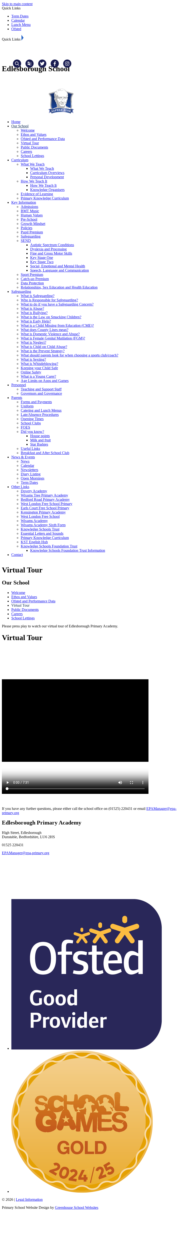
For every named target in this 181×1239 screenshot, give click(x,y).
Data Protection (32, 283)
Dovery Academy (34, 491)
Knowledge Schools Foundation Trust (49, 546)
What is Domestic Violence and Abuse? (50, 334)
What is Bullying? (34, 313)
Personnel (18, 385)
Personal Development (47, 177)
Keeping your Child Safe (39, 368)
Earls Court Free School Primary (45, 508)
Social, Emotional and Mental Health (57, 266)
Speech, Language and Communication (59, 270)
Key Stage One (41, 258)
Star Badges (39, 444)
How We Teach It (34, 181)
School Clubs (31, 423)
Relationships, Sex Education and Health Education (59, 287)
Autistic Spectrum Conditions (52, 245)
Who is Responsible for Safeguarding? (49, 300)
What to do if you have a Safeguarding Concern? (57, 304)
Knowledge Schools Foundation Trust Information (67, 550)
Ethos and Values (33, 135)
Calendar (18, 20)
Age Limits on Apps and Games (45, 381)
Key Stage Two (41, 262)
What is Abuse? (32, 309)
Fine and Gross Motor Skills (51, 253)
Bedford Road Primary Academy (45, 499)
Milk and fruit (40, 440)
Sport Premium (32, 275)
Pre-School (29, 219)
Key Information (23, 202)
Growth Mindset (33, 224)
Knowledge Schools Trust (40, 529)
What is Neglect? (33, 342)
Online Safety (31, 372)
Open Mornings (32, 478)
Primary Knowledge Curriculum (45, 198)
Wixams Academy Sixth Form (43, 525)
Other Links (20, 487)
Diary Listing (31, 474)
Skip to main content (17, 4)
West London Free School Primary (46, 504)
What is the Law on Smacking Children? (51, 317)
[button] (22, 38)
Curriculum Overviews (47, 173)
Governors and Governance (41, 393)
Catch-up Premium (35, 279)
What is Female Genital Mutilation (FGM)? (53, 338)
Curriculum (19, 160)
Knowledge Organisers (47, 190)
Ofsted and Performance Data (43, 139)
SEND (26, 241)
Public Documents (34, 147)
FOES (25, 427)
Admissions (29, 207)
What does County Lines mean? (44, 330)
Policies (26, 228)
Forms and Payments (36, 402)
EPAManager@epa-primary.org (25, 853)
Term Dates (20, 16)
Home (16, 122)
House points (40, 436)
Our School (20, 126)
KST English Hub (34, 542)
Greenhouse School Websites (76, 1208)
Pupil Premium (32, 232)
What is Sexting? (33, 359)
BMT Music (30, 211)
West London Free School (40, 516)
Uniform (27, 406)
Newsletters (29, 470)
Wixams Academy (34, 521)
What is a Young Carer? (38, 376)
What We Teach (33, 164)
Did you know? (32, 432)
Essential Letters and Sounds (42, 533)
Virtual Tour (30, 143)
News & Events (23, 457)
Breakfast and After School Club (45, 453)
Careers (26, 151)
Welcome (28, 130)
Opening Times (32, 419)
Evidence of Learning (37, 194)
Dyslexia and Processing (48, 249)
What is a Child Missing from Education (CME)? (57, 325)
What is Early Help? (36, 321)
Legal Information (29, 1200)
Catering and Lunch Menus (41, 410)
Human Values (32, 215)
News (25, 461)
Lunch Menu (21, 25)
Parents (16, 398)
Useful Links (30, 449)
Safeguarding (31, 236)
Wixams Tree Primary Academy (44, 495)
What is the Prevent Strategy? (43, 351)
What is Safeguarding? (37, 296)
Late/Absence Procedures (40, 415)
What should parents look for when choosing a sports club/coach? (69, 355)
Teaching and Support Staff (41, 389)
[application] (90, 876)
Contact (17, 555)
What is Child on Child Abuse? (44, 347)
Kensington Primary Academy (43, 512)
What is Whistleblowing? (39, 364)
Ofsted (16, 29)
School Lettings (32, 156)
